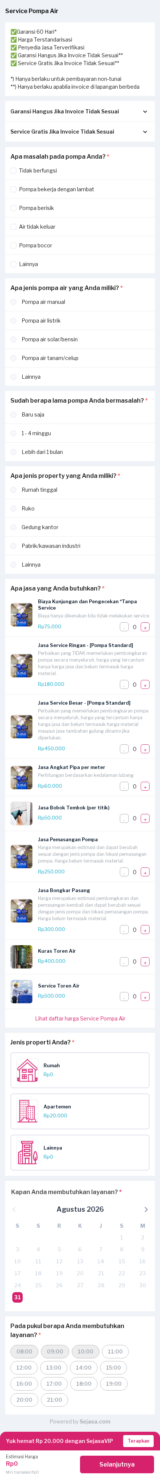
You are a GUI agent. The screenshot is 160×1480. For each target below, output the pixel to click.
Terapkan (138, 1441)
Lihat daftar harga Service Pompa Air (80, 1018)
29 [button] (121, 1285)
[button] (145, 1209)
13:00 (53, 1367)
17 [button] (17, 1273)
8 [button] (122, 1249)
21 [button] (101, 1273)
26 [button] (59, 1285)
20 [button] (80, 1273)
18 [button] (38, 1273)
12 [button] (59, 1261)
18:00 (84, 1383)
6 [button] (80, 1249)
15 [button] (122, 1261)
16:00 (24, 1383)
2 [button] (142, 1237)
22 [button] (121, 1273)
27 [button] (80, 1285)
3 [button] (17, 1249)
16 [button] (142, 1261)
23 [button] (142, 1273)
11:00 (115, 1351)
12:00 (24, 1367)
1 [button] (121, 1237)
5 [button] (59, 1249)
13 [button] (80, 1261)
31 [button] (17, 1297)
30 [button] (142, 1285)
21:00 (54, 1400)
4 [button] (38, 1249)
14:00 (84, 1367)
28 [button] (101, 1285)
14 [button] (100, 1261)
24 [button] (17, 1285)
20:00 (24, 1400)
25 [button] (38, 1285)
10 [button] (17, 1261)
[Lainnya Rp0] (82, 1162)
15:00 (113, 1367)
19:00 (114, 1383)
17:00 (54, 1383)
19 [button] (59, 1273)
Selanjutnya (117, 1464)
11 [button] (38, 1261)
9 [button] (142, 1249)
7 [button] (100, 1249)
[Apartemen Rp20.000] (82, 1121)
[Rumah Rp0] (82, 1080)
